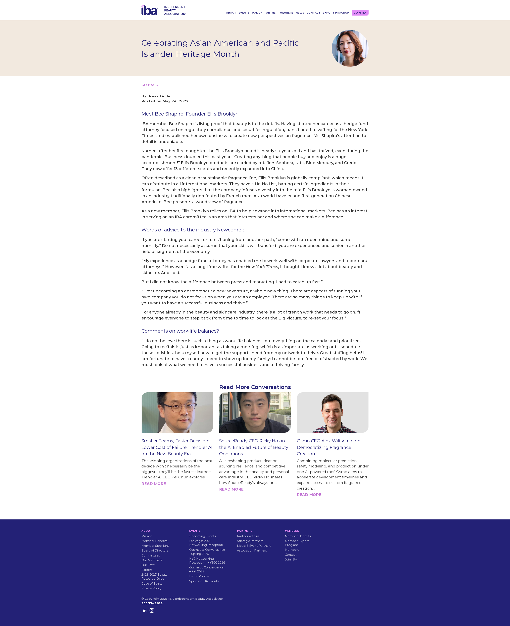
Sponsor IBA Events (204, 581)
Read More (153, 483)
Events (244, 12)
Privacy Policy (151, 588)
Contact (314, 12)
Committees (150, 555)
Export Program (336, 12)
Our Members (151, 560)
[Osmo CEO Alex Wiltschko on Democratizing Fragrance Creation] (333, 412)
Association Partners (252, 550)
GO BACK (149, 85)
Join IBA (360, 12)
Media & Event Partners (254, 546)
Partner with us (248, 536)
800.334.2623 (152, 603)
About (231, 12)
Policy (257, 12)
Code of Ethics (151, 583)
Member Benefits (154, 541)
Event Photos (199, 576)
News (300, 12)
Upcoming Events (202, 536)
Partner (271, 12)
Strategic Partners (250, 541)
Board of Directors (154, 550)
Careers (146, 570)
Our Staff (147, 565)
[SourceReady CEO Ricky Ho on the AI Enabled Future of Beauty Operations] (255, 412)
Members (286, 12)
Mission (146, 536)
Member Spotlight (155, 546)
